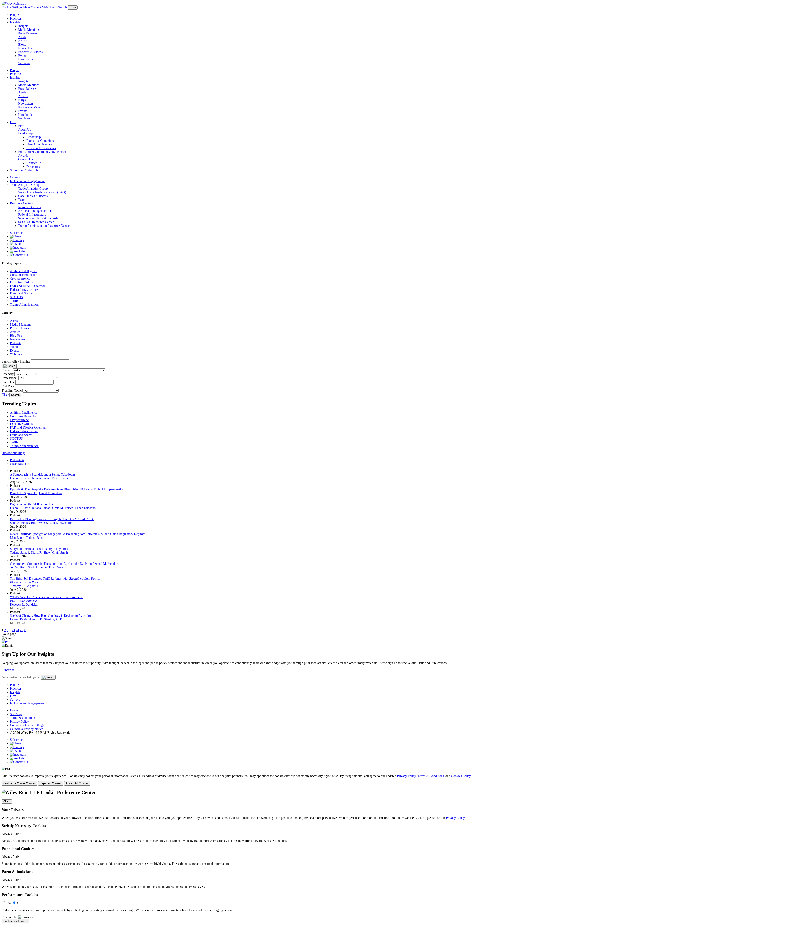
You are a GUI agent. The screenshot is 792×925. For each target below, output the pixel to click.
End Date (8, 386)
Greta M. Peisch (62, 508)
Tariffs (14, 300)
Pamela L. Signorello (23, 493)
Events (22, 55)
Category (8, 374)
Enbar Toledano (85, 508)
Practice (7, 370)
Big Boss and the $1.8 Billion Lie (32, 504)
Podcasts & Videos (30, 52)
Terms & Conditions (23, 717)
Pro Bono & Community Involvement (42, 152)
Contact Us (25, 159)
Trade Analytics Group (25, 185)
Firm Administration (39, 144)
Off (19, 903)
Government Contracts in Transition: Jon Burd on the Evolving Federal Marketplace (64, 563)
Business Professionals (41, 148)
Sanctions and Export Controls (38, 218)
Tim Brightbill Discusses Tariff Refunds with (55, 578)
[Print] (6, 642)
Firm (13, 122)
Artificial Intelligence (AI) (35, 211)
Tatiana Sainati (41, 478)
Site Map (16, 714)
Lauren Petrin (19, 619)
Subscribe (16, 170)
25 (21, 630)
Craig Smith (60, 552)
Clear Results (20, 463)
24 (17, 630)
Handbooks (25, 59)
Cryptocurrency (20, 278)
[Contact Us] (19, 255)
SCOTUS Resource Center (36, 222)
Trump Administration (24, 304)
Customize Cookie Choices (19, 783)
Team (21, 199)
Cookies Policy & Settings (27, 725)
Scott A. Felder (19, 523)
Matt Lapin (17, 537)
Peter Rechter (61, 478)
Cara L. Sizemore (60, 523)
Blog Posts (17, 335)
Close (6, 801)
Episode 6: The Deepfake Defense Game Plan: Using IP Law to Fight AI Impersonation (67, 489)
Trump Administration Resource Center (43, 225)
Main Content (32, 7)
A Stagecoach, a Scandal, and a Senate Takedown (42, 474)
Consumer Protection (23, 274)
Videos (14, 346)
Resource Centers (21, 203)
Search (62, 7)
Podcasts (15, 343)
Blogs (22, 44)
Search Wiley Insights (16, 361)
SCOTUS (16, 297)
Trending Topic (12, 390)
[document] (396, 856)
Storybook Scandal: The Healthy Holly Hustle (40, 549)
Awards (23, 155)
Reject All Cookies (51, 783)
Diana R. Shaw (20, 478)
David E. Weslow (50, 493)
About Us (24, 129)
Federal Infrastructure (32, 214)
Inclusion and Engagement (27, 181)
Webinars (24, 63)
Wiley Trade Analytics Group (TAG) (42, 192)
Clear (5, 394)
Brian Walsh (39, 523)
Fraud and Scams (21, 293)
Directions (33, 166)
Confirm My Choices (15, 921)
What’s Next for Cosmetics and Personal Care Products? (46, 597)
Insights (15, 22)
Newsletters (25, 48)
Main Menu (49, 7)
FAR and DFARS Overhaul (28, 286)
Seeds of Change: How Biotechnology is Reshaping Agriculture (51, 615)
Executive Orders (21, 282)
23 (13, 630)
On (9, 903)
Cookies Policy (461, 776)
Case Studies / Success (33, 196)
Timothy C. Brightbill (24, 586)
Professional (10, 378)
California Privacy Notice (26, 729)
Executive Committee (40, 140)
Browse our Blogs (13, 453)
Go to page (9, 634)
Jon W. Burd (18, 567)
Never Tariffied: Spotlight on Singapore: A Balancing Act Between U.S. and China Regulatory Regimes (77, 534)
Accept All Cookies (77, 783)
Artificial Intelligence (23, 271)
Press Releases (27, 33)
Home (14, 710)
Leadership (25, 133)
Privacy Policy (19, 721)
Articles (23, 41)
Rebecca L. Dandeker (24, 604)
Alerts (22, 37)
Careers (15, 177)
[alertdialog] (396, 856)
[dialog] (396, 780)
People (14, 15)
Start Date (8, 382)
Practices (15, 18)
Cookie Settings (12, 7)
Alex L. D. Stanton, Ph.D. (46, 619)
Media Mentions (28, 29)
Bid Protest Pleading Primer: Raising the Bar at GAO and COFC (52, 519)
